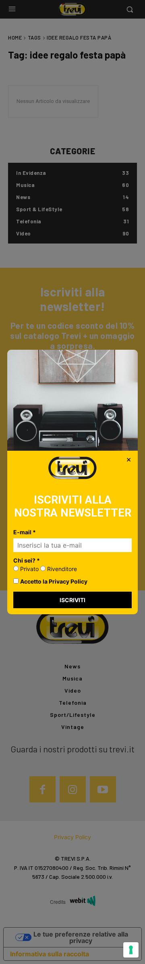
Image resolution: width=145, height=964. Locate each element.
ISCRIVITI (72, 599)
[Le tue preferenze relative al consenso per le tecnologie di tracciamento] (131, 950)
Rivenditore (61, 568)
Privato (29, 568)
